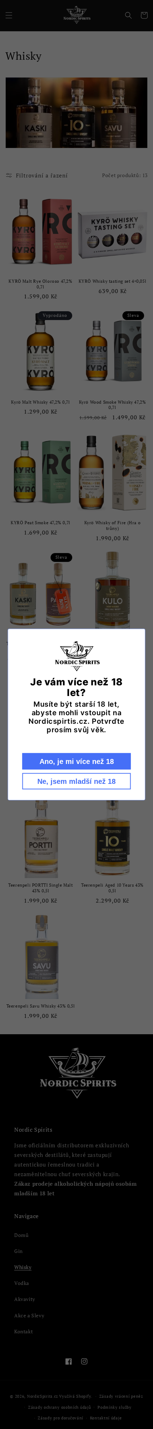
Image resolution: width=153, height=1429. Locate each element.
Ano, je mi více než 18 (76, 761)
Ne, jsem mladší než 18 (76, 781)
